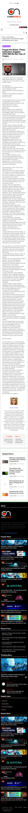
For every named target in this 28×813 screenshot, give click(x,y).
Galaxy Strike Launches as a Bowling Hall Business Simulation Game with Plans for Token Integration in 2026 (14, 623)
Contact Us (4, 701)
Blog (16, 807)
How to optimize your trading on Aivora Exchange (14, 646)
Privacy (20, 807)
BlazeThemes (8, 810)
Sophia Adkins (7, 59)
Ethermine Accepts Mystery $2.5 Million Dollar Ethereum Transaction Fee (17, 459)
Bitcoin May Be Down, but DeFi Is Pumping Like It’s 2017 (16, 482)
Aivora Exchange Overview (8, 601)
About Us (4, 709)
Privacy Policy (5, 704)
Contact (25, 807)
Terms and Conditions (7, 706)
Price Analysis (6, 46)
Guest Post (3, 550)
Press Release (4, 561)
